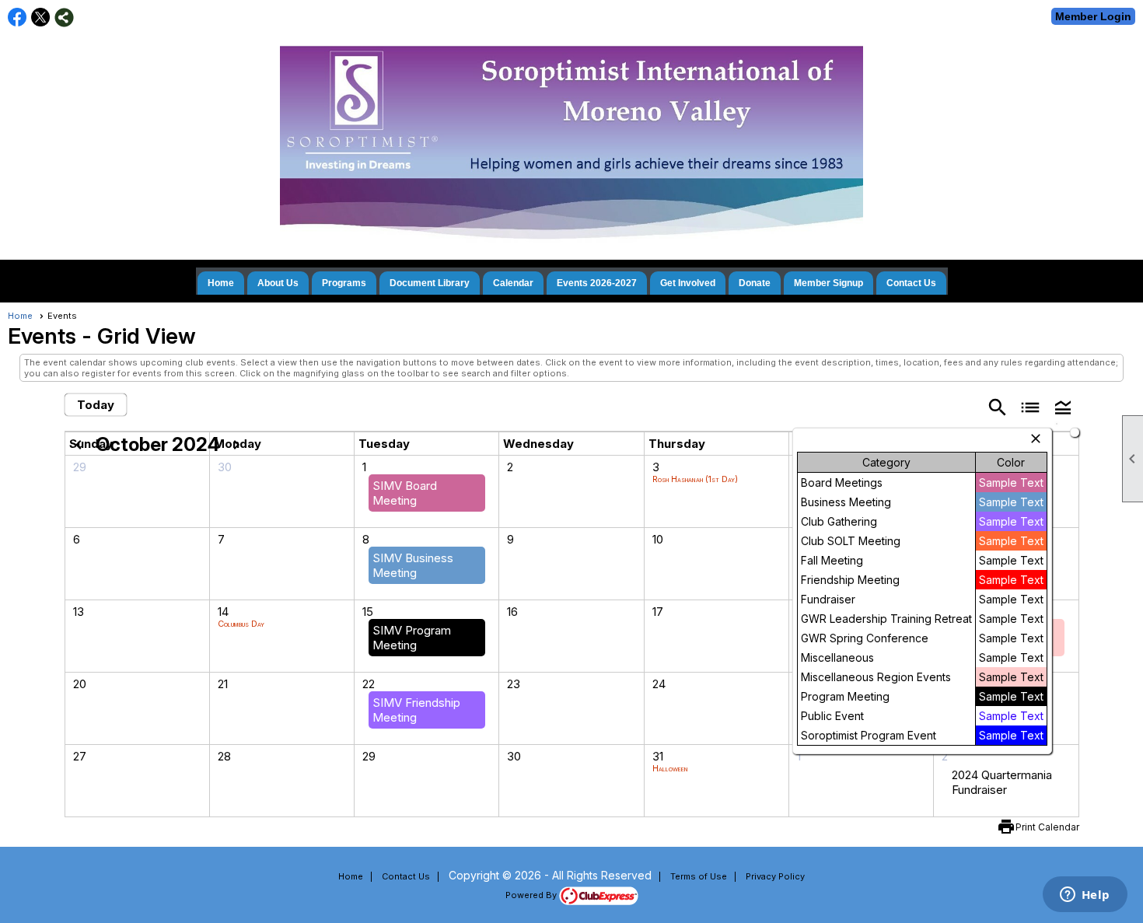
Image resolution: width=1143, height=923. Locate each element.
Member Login (1093, 16)
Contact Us (911, 283)
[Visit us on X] (41, 17)
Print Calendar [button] (1047, 827)
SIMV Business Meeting (412, 565)
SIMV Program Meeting (411, 637)
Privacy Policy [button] (775, 876)
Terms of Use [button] (698, 876)
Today (95, 404)
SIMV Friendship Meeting (416, 710)
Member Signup (828, 283)
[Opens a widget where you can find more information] (1084, 895)
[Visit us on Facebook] (17, 17)
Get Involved (687, 283)
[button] (1063, 406)
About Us (278, 283)
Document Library (430, 283)
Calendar (513, 283)
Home (221, 283)
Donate (755, 283)
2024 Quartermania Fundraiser (1002, 782)
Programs (344, 283)
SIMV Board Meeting (404, 493)
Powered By (532, 895)
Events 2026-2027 (597, 283)
